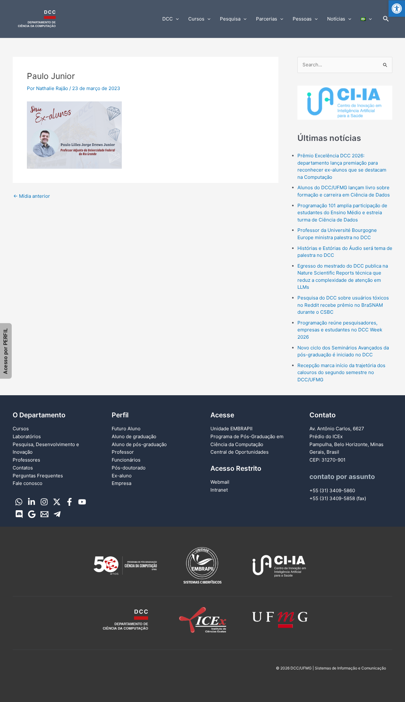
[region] (344, 102)
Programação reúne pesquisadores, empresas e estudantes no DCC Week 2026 (339, 330)
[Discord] (19, 514)
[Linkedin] (31, 502)
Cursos (196, 19)
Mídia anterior (31, 196)
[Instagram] (44, 502)
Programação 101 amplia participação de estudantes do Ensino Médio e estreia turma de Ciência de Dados (342, 213)
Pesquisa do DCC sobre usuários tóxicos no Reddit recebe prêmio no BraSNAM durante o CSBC (343, 305)
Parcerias (266, 19)
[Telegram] (57, 514)
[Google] (32, 514)
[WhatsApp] (19, 502)
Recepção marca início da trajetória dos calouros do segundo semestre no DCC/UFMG (341, 372)
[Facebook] (69, 502)
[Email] (44, 514)
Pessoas (302, 19)
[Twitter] (57, 502)
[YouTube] (82, 502)
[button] (397, 8)
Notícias (336, 19)
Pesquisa (230, 19)
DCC (167, 19)
